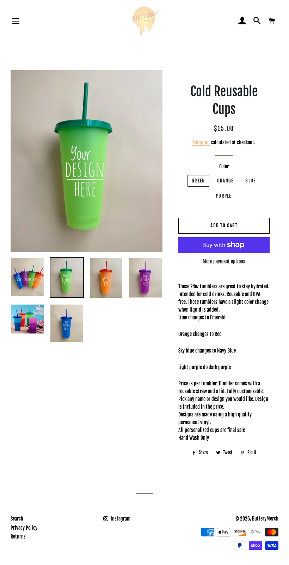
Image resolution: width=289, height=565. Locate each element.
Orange (225, 181)
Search (17, 519)
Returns (18, 537)
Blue (250, 181)
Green (198, 181)
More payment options (224, 261)
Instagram (120, 519)
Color (224, 166)
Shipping (201, 142)
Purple (224, 196)
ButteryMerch (265, 519)
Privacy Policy (24, 528)
